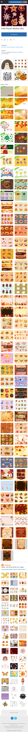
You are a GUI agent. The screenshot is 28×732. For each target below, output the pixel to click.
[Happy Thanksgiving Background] (7, 184)
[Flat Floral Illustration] (7, 172)
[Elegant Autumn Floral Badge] (21, 347)
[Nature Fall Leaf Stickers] (7, 428)
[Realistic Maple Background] (7, 416)
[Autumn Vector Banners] (7, 114)
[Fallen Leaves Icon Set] (21, 405)
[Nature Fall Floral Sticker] (21, 428)
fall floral (25, 569)
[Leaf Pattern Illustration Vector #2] (7, 91)
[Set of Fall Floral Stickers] (7, 381)
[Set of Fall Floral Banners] (7, 347)
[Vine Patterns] (7, 196)
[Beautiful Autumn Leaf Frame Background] (7, 103)
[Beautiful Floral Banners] (7, 149)
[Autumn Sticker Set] (7, 393)
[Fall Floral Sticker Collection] (7, 358)
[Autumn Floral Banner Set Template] (21, 416)
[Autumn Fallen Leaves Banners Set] (7, 323)
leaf (2, 47)
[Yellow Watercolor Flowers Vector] (21, 172)
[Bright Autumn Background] (21, 103)
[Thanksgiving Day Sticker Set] (7, 451)
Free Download (14, 34)
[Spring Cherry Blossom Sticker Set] (7, 486)
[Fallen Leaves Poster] (7, 532)
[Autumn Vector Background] (21, 126)
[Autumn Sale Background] (21, 138)
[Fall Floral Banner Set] (7, 207)
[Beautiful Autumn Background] (21, 91)
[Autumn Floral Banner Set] (21, 393)
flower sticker (17, 569)
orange (17, 47)
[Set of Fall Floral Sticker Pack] (21, 265)
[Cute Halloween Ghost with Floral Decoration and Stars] (7, 67)
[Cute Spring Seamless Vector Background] (21, 184)
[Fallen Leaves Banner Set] (21, 370)
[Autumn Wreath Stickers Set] (21, 289)
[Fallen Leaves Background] (7, 474)
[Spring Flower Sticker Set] (21, 381)
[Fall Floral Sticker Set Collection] (7, 242)
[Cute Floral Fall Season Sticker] (21, 335)
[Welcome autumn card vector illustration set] (5, 651)
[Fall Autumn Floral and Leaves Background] (7, 509)
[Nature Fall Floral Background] (7, 300)
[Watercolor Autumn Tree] (7, 126)
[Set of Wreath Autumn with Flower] (21, 521)
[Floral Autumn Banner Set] (21, 439)
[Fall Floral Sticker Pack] (7, 219)
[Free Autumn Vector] (21, 149)
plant (5, 47)
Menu (25, 2)
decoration (12, 47)
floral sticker (9, 569)
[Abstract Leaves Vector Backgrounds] (21, 196)
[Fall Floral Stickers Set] (21, 207)
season (21, 47)
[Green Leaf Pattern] (7, 138)
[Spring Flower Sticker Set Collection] (7, 405)
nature (8, 47)
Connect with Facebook (16, 2)
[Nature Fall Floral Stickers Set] (21, 463)
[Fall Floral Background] (21, 300)
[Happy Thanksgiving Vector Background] (21, 114)
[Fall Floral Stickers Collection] (21, 358)
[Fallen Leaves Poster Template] (7, 544)
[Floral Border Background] (7, 521)
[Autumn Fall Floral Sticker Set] (7, 254)
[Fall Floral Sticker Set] (21, 219)
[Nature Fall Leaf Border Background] (21, 486)
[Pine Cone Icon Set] (7, 289)
